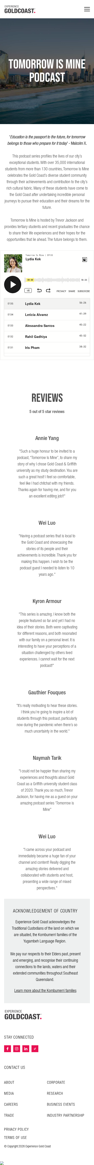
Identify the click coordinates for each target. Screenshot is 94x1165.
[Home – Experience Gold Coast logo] (23, 1014)
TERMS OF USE (15, 1138)
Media (9, 1093)
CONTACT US (14, 1067)
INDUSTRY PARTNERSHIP (65, 1115)
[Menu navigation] (87, 9)
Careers (11, 1104)
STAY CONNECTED (19, 1037)
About (9, 1082)
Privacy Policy (16, 1129)
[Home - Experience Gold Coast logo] (20, 9)
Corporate (56, 1082)
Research (55, 1093)
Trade (9, 1115)
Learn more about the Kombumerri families (45, 990)
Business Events (61, 1104)
